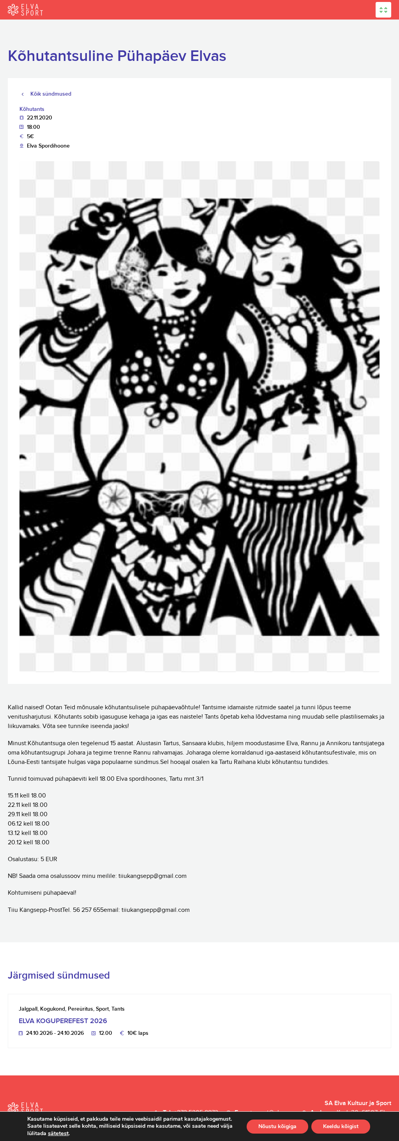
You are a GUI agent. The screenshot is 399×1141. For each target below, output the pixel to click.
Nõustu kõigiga (277, 1126)
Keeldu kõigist (340, 1126)
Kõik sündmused (50, 94)
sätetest (58, 1133)
